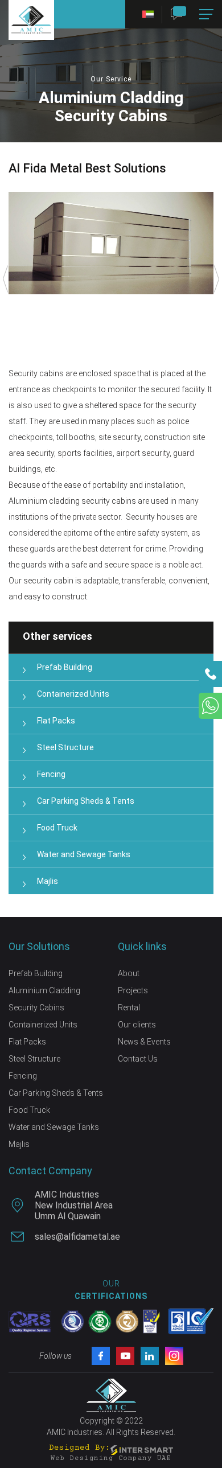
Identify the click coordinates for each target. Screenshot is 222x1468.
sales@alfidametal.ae (77, 1236)
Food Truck (57, 827)
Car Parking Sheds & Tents (85, 800)
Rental (129, 1007)
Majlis (47, 881)
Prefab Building (64, 667)
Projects (133, 990)
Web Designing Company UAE (111, 1458)
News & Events (144, 1041)
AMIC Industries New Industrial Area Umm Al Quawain (74, 1205)
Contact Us (138, 1058)
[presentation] (6, 278)
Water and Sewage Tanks (83, 854)
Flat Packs (56, 720)
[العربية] (144, 14)
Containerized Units (73, 693)
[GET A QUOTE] (181, 14)
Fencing (51, 774)
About (128, 973)
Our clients (137, 1024)
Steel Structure (65, 747)
